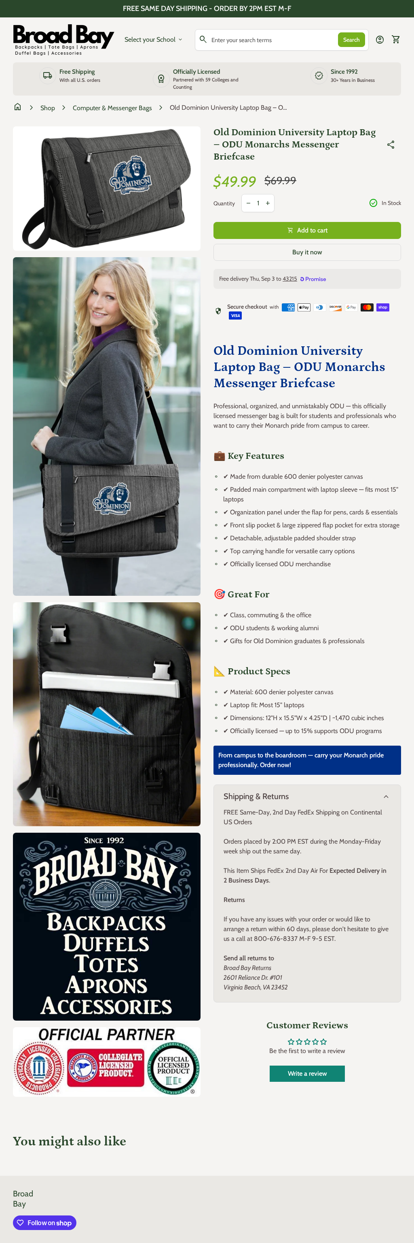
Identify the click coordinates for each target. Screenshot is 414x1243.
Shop (47, 108)
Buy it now (307, 252)
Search (351, 39)
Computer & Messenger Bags (112, 108)
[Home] (64, 39)
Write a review (307, 1073)
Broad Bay (23, 1199)
